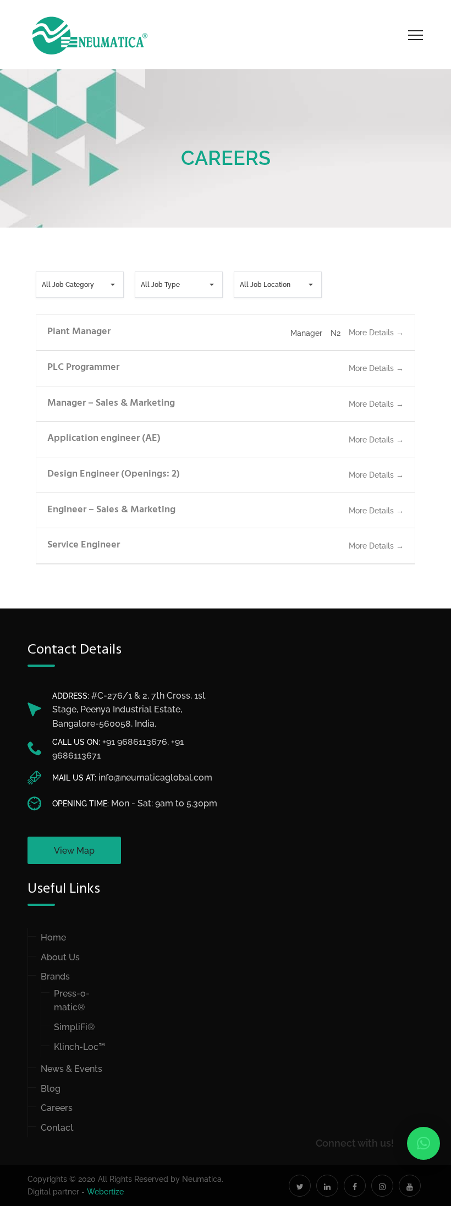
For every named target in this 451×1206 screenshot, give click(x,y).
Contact (57, 1127)
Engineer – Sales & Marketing (111, 510)
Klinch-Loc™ (79, 1047)
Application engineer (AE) (104, 438)
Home (53, 937)
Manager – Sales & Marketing (111, 403)
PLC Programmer (83, 367)
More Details (372, 332)
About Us (60, 957)
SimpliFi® (74, 1027)
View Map (74, 850)
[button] (423, 1143)
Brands (55, 976)
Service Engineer (83, 545)
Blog (51, 1088)
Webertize (105, 1191)
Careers (57, 1108)
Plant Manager (79, 332)
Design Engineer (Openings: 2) (113, 474)
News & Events (71, 1069)
